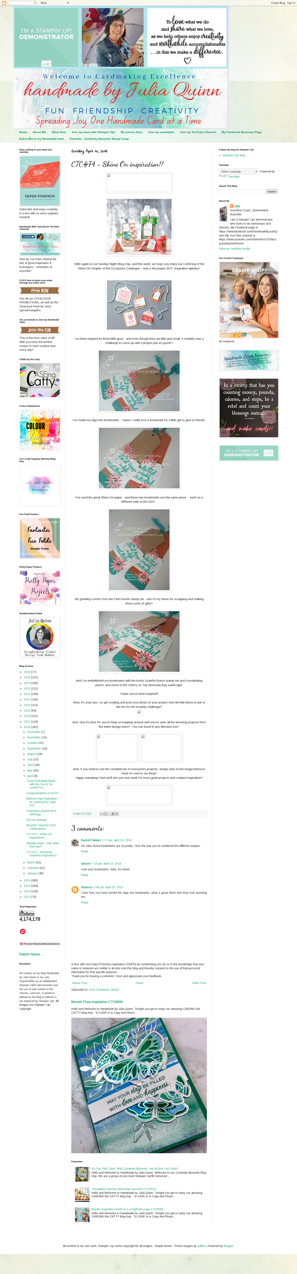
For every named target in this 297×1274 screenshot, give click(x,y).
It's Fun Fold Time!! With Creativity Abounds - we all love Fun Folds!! (135, 1168)
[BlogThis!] (105, 814)
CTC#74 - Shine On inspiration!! (39, 836)
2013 (27, 891)
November (34, 737)
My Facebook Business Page (242, 132)
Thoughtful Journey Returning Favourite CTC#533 (124, 1189)
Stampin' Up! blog (234, 155)
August (32, 754)
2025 (27, 677)
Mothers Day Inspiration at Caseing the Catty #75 (41, 802)
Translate (233, 176)
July (30, 759)
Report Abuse (29, 954)
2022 (27, 694)
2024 (27, 683)
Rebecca (86, 887)
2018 (27, 716)
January (32, 873)
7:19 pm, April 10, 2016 (106, 863)
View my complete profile (234, 248)
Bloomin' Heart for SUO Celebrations (41, 827)
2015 (27, 880)
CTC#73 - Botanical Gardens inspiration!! (41, 853)
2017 (27, 721)
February (33, 867)
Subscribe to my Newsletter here (41, 138)
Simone (86, 863)
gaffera (201, 1246)
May (30, 770)
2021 (27, 699)
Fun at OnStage (36, 819)
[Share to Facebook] (113, 814)
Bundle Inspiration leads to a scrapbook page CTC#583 (127, 1209)
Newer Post (79, 983)
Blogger (228, 1246)
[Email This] (102, 814)
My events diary (131, 132)
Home (23, 132)
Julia (237, 206)
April (30, 776)
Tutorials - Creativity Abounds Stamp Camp (99, 138)
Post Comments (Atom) (104, 989)
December (34, 732)
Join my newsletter (161, 132)
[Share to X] (109, 814)
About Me (39, 132)
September (34, 748)
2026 (27, 672)
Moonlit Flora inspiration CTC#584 (97, 1002)
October (32, 742)
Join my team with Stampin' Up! (93, 132)
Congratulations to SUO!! (42, 793)
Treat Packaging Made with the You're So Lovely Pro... (40, 784)
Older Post (199, 983)
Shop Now (59, 132)
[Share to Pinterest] (117, 814)
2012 (27, 896)
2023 (27, 688)
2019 (27, 710)
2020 (27, 705)
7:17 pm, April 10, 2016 (117, 840)
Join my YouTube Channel (198, 132)
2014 (27, 885)
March (31, 862)
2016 (27, 727)
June (30, 764)
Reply (84, 851)
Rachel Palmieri (91, 840)
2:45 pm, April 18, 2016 (108, 887)
